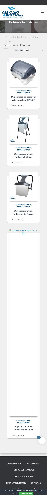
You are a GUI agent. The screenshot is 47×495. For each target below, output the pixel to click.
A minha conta (14, 463)
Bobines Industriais (23, 91)
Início (5, 37)
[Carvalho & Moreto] (13, 12)
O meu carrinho (32, 463)
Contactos (36, 483)
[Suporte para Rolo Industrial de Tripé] (23, 322)
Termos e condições (23, 477)
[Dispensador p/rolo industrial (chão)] (23, 129)
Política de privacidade (23, 470)
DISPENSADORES (25, 37)
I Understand (26, 493)
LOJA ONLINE (13, 37)
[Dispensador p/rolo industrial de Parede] (23, 186)
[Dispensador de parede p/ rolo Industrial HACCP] (23, 72)
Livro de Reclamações (16, 483)
